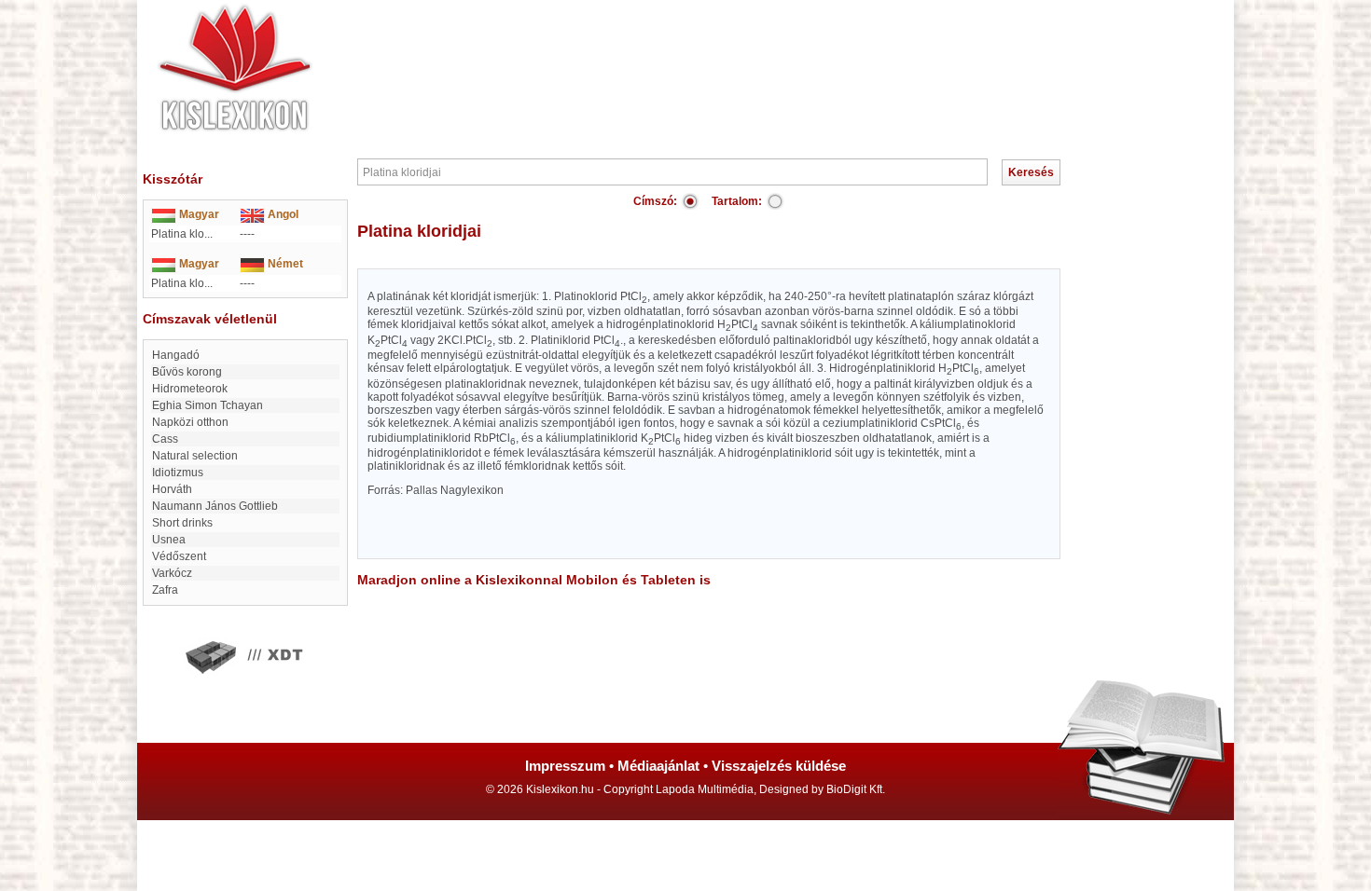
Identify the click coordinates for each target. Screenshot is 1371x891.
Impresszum (565, 766)
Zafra (165, 589)
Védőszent (179, 556)
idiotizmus (177, 472)
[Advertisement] (741, 56)
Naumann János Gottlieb (215, 506)
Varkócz (172, 573)
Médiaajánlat (658, 766)
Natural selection (195, 455)
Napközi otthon (190, 422)
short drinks (182, 522)
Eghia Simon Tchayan (207, 405)
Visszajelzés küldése (779, 766)
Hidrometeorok (190, 388)
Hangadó (176, 355)
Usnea (169, 539)
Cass (165, 439)
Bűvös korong (187, 371)
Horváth (172, 489)
